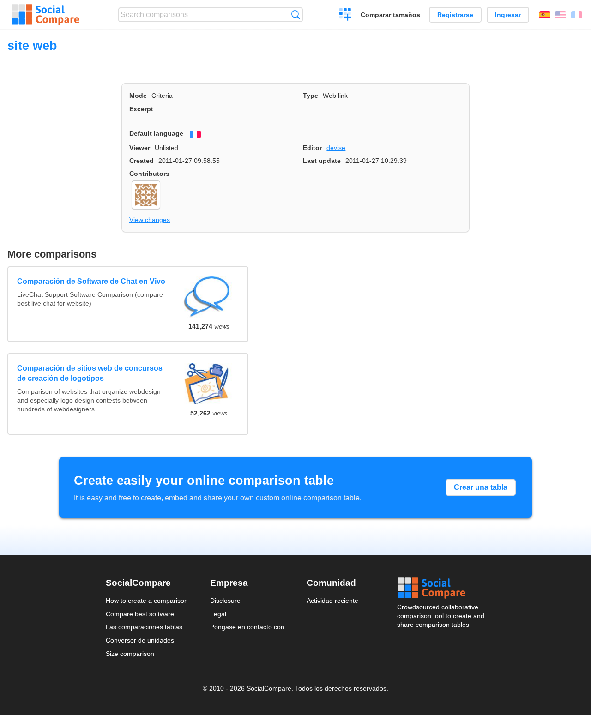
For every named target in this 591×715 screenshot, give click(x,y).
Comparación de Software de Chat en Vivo (91, 281)
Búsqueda (295, 14)
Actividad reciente (332, 600)
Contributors (149, 173)
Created (141, 160)
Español (544, 14)
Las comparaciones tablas (144, 627)
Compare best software (140, 614)
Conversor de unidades (140, 640)
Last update (322, 160)
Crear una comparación (345, 16)
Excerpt (141, 109)
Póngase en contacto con (247, 627)
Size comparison (130, 653)
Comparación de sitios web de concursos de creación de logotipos (90, 373)
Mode (138, 95)
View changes (149, 219)
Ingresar (508, 14)
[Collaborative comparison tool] (45, 15)
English (560, 14)
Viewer (139, 147)
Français (576, 14)
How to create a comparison (147, 600)
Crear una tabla (480, 487)
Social (441, 588)
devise (335, 147)
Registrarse (455, 14)
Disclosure (225, 600)
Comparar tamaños (390, 14)
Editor (312, 147)
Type (310, 95)
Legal (218, 614)
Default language (156, 133)
